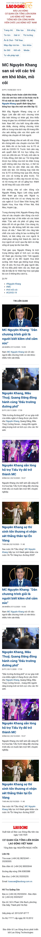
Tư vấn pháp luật (11, 55)
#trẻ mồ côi (11, 289)
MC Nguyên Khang (15, 352)
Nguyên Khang (9, 103)
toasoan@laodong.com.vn (20, 881)
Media (26, 50)
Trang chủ (8, 30)
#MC (8, 286)
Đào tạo (20, 30)
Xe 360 (7, 50)
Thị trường (28, 35)
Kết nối (17, 50)
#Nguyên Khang (13, 284)
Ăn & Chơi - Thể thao (13, 40)
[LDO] (20, 316)
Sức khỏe (27, 45)
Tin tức (7, 35)
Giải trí (17, 35)
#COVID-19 (11, 292)
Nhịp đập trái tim (11, 45)
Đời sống (31, 30)
